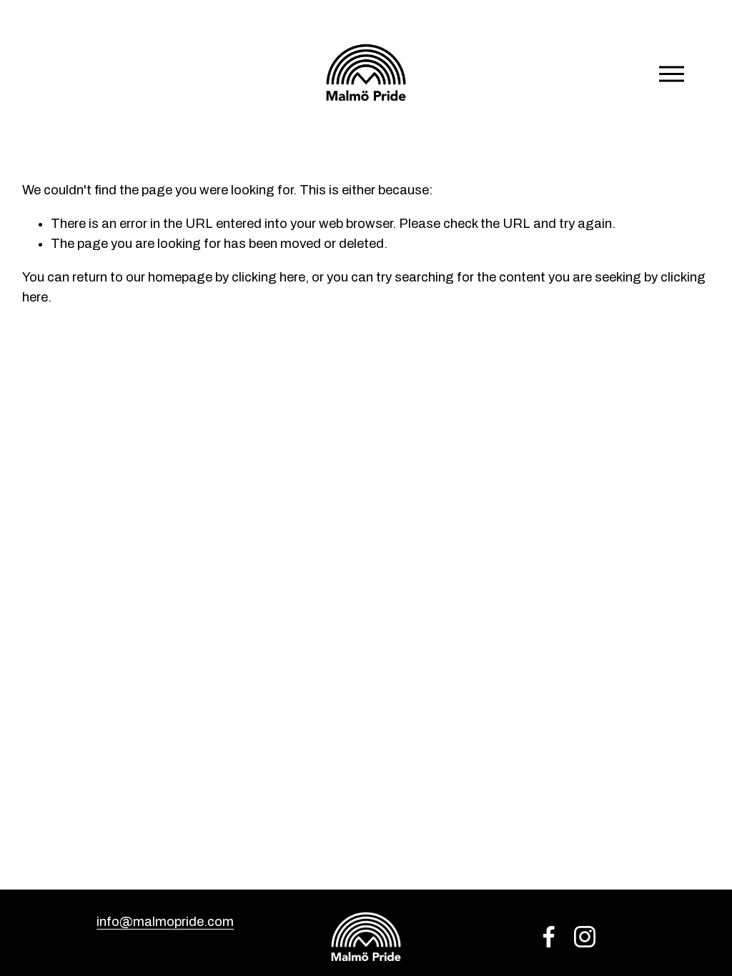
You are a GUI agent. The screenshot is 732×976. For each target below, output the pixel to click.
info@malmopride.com (165, 922)
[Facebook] (549, 936)
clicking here (268, 277)
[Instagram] (584, 936)
